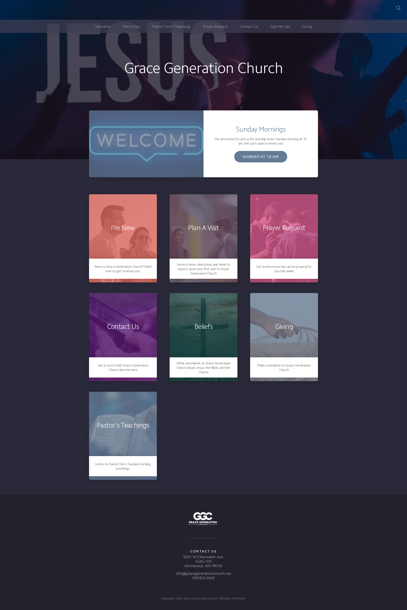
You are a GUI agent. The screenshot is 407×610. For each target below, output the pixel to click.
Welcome (102, 26)
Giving (307, 26)
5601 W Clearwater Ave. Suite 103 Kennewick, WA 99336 (203, 561)
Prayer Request (215, 26)
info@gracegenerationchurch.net (203, 573)
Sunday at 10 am (261, 156)
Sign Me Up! (280, 26)
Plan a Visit (131, 26)
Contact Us (249, 26)
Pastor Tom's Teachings (171, 26)
